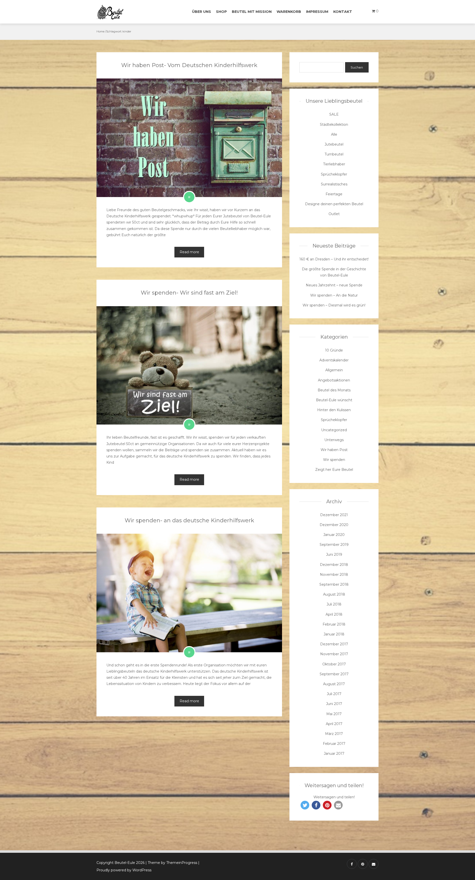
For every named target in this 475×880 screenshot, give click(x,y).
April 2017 (334, 724)
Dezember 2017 (334, 644)
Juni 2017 (334, 704)
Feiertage (334, 194)
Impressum (317, 11)
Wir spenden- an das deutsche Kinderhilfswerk (189, 520)
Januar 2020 (334, 534)
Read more (189, 252)
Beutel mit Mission (252, 11)
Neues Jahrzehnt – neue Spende (334, 285)
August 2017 (334, 684)
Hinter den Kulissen (334, 410)
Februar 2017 (334, 743)
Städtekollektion (334, 124)
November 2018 (334, 574)
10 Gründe (334, 350)
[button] (305, 805)
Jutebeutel (334, 144)
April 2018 (334, 614)
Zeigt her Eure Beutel (334, 469)
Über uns (201, 11)
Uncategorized (334, 430)
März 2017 (334, 733)
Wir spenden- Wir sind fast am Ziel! (189, 292)
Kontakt (342, 11)
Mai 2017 (334, 714)
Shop (221, 11)
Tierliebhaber (334, 164)
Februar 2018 (334, 624)
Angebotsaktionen (334, 380)
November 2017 (334, 654)
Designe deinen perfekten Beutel (334, 204)
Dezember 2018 (334, 564)
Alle (334, 134)
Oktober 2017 (334, 664)
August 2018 (334, 594)
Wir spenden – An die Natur (334, 295)
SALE (334, 114)
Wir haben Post (334, 450)
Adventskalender (334, 360)
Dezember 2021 (334, 515)
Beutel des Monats (334, 390)
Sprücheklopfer (334, 174)
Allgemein (334, 370)
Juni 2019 (334, 554)
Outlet (334, 214)
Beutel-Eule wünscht (334, 400)
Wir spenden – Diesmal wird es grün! (334, 305)
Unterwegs (334, 440)
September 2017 (334, 674)
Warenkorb (289, 11)
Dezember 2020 (334, 525)
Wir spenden (334, 459)
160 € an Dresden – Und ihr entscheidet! (334, 259)
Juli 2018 (334, 604)
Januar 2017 (334, 753)
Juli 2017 (334, 694)
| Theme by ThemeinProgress (171, 862)
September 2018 (334, 584)
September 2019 (334, 544)
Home (100, 31)
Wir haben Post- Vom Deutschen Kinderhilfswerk (189, 65)
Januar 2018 (334, 634)
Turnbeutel (334, 154)
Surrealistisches (334, 184)
